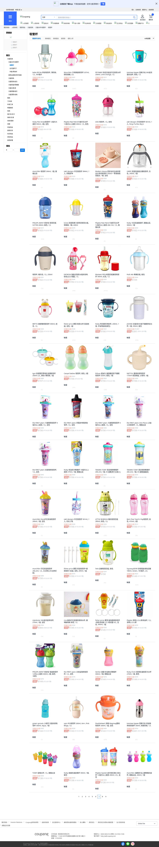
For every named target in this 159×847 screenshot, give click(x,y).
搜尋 (22, 150)
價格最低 (48, 39)
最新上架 (70, 39)
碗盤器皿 (10, 108)
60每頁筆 (147, 39)
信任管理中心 (56, 822)
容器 (8, 124)
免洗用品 (10, 134)
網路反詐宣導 (6, 825)
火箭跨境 (14, 27)
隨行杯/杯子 (11, 114)
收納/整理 (10, 121)
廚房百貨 (10, 130)
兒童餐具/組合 (12, 82)
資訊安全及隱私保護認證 (105, 822)
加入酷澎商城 (121, 822)
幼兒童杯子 (13, 68)
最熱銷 (63, 39)
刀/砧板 (9, 101)
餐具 (8, 111)
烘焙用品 (10, 137)
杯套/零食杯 (13, 72)
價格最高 (56, 39)
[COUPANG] (41, 835)
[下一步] (110, 796)
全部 (43, 17)
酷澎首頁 (6, 27)
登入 (133, 10)
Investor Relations (16, 822)
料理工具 (10, 104)
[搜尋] (134, 17)
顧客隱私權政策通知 (70, 822)
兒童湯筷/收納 (12, 95)
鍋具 (8, 98)
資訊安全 (91, 822)
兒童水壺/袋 (12, 88)
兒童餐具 (30, 27)
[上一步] (74, 796)
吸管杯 (50, 27)
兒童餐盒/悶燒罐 (13, 85)
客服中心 (144, 10)
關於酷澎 (4, 822)
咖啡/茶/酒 (10, 117)
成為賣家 (151, 10)
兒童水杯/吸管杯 (41, 27)
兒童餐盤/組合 (12, 91)
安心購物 (82, 822)
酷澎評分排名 (36, 39)
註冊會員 (138, 10)
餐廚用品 (22, 27)
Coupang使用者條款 (32, 822)
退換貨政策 (45, 822)
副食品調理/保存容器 (15, 75)
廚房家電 (10, 140)
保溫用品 (10, 127)
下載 (102, 4)
